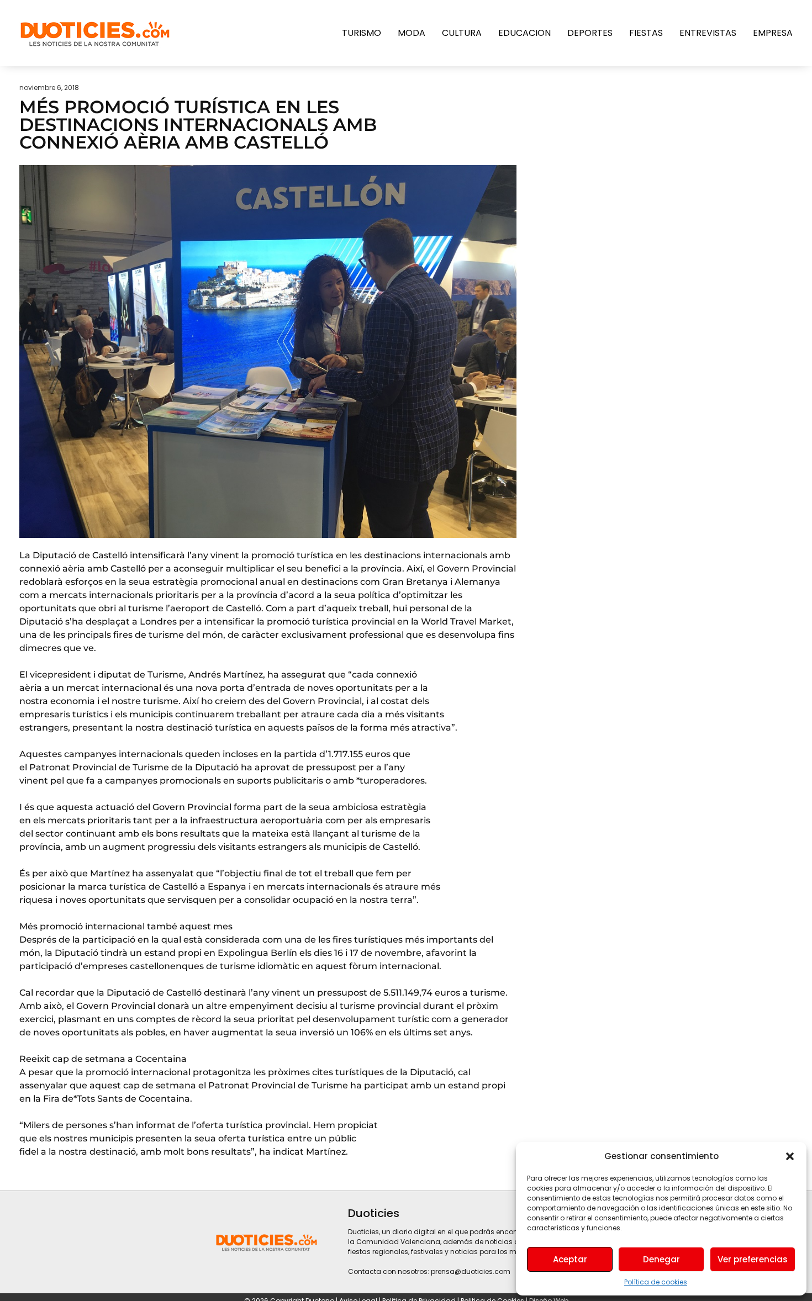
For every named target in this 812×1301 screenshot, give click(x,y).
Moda (411, 33)
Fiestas (646, 33)
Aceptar (570, 1259)
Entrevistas (707, 33)
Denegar (661, 1259)
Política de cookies (655, 1282)
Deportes (590, 33)
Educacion (524, 33)
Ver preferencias (753, 1259)
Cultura (462, 33)
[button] (789, 1156)
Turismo (361, 33)
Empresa (773, 33)
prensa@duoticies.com (470, 1271)
